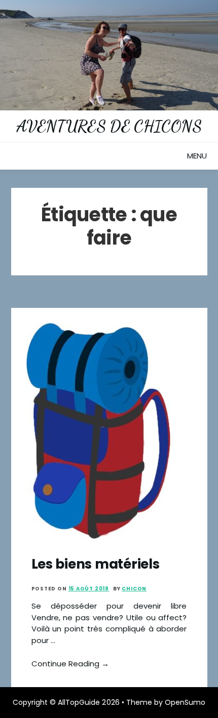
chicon (134, 588)
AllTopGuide (79, 702)
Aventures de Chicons (109, 126)
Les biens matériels (95, 564)
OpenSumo (185, 702)
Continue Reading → (70, 663)
